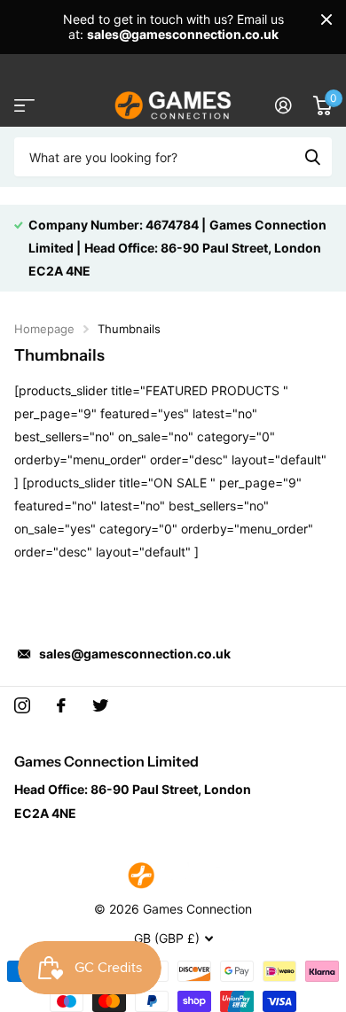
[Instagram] (22, 705)
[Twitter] (100, 705)
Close (326, 19)
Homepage (44, 329)
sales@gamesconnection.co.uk (135, 653)
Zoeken (312, 156)
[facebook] (61, 705)
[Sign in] (283, 105)
